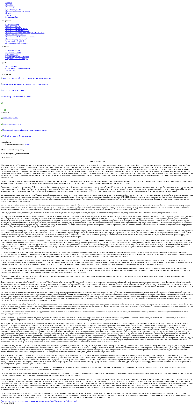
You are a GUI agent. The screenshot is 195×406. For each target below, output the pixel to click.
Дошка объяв (10, 70)
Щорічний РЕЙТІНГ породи (16, 59)
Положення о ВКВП (13, 27)
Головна (8, 3)
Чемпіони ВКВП (11, 55)
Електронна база (11, 17)
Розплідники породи (13, 9)
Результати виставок (13, 53)
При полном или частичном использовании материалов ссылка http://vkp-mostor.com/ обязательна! (39, 401)
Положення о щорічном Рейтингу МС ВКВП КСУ (24, 33)
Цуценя (8, 13)
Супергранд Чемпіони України (17, 57)
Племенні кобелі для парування (17, 11)
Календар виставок (12, 51)
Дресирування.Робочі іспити (16, 43)
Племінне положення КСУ (15, 35)
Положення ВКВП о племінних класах (20, 37)
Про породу (10, 7)
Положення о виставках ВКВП (17, 31)
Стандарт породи (12, 25)
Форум (8, 15)
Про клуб (9, 5)
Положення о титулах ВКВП (16, 29)
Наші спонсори (11, 66)
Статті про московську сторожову (18, 68)
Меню (27, 144)
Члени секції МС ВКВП (14, 41)
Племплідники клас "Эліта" (16, 39)
